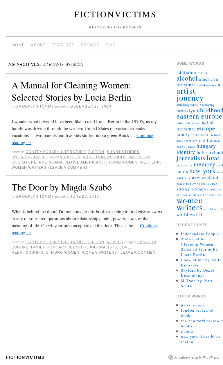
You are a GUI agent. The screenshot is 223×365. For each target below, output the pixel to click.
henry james (186, 147)
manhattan (185, 165)
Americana (51, 162)
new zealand (205, 177)
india (202, 152)
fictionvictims (115, 14)
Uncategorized (29, 157)
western (150, 162)
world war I (213, 209)
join (110, 45)
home (18, 45)
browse (90, 45)
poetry (191, 183)
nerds (182, 171)
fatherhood (199, 135)
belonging (207, 105)
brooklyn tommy (35, 106)
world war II (190, 214)
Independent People (200, 233)
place (181, 183)
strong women (121, 162)
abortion (70, 157)
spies (212, 183)
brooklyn (186, 110)
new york (202, 170)
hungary (56, 247)
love (125, 247)
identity (78, 247)
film (202, 141)
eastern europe (200, 116)
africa (202, 73)
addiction (94, 157)
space (201, 183)
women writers (29, 168)
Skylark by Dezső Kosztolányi (198, 273)
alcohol (116, 157)
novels (115, 242)
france (213, 140)
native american (83, 162)
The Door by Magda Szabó (62, 187)
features (63, 45)
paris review (192, 305)
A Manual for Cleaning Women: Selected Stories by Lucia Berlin (71, 91)
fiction (96, 152)
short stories (123, 152)
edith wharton (187, 123)
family (37, 247)
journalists (103, 247)
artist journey (190, 94)
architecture (206, 85)
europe (206, 128)
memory (204, 164)
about (38, 45)
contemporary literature (56, 152)
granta (187, 331)
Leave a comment (69, 168)
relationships (28, 252)
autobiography (188, 105)
